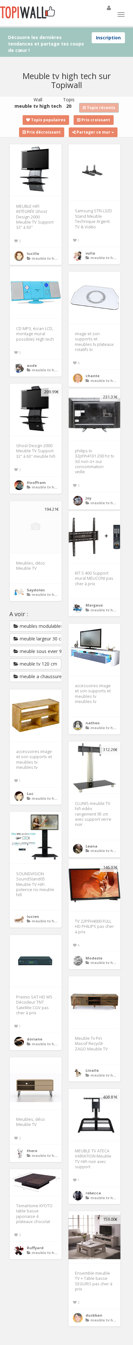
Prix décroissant (43, 132)
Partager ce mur (93, 132)
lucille (33, 253)
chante (92, 375)
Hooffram (36, 482)
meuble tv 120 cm (37, 664)
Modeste (94, 958)
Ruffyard (35, 1247)
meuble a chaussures (41, 676)
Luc (30, 793)
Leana (91, 846)
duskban (94, 1315)
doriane (34, 1039)
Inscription (108, 38)
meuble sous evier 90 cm (45, 651)
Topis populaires (48, 120)
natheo (93, 722)
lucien (33, 916)
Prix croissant (95, 120)
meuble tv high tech (51, 258)
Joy (88, 498)
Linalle (92, 1070)
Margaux (94, 605)
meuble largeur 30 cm (41, 639)
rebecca (93, 1192)
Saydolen (36, 589)
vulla (90, 253)
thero (32, 1150)
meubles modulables (40, 626)
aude (32, 365)
